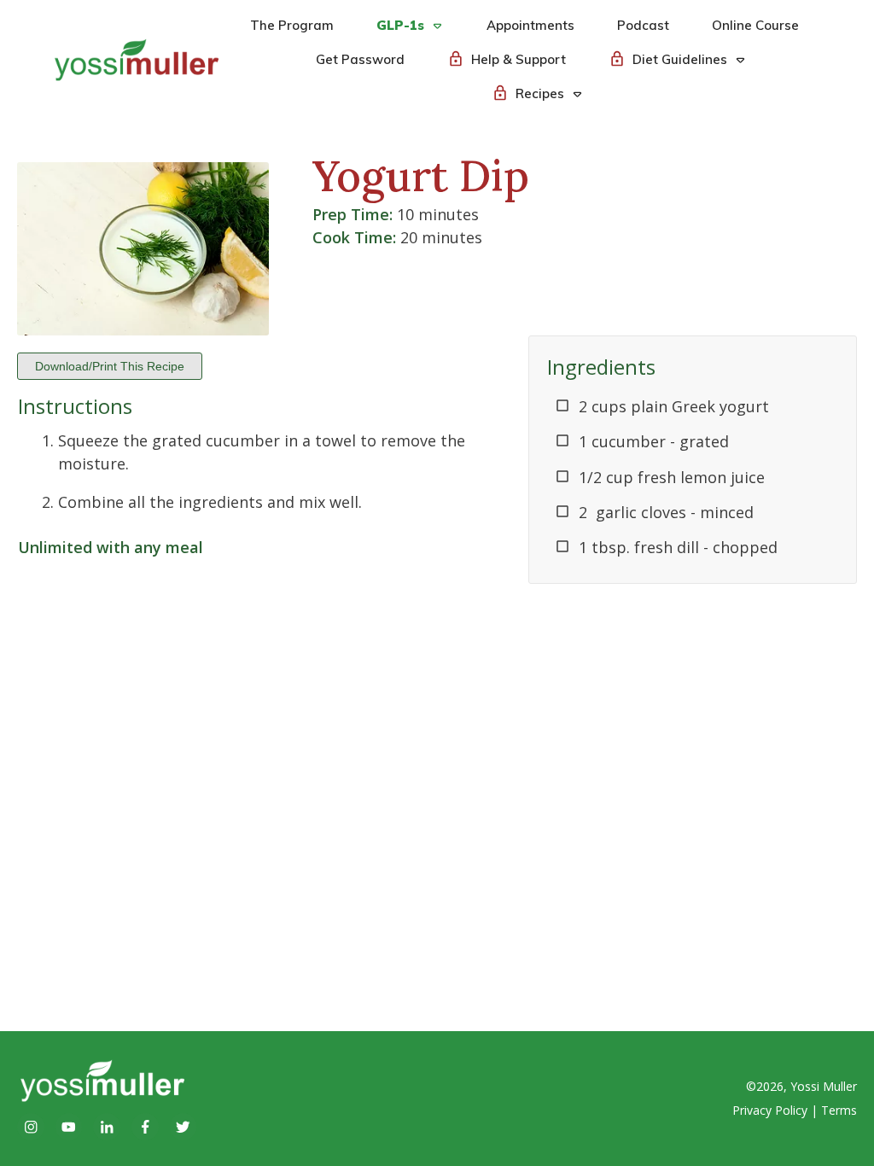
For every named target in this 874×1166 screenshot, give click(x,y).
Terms (839, 1110)
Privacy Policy (769, 1110)
